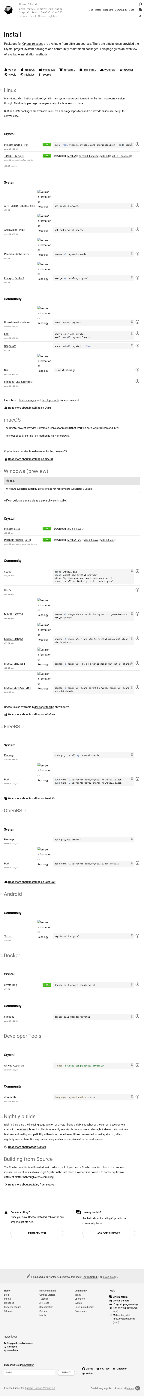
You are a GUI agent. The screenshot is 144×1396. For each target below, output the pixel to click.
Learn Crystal (37, 1233)
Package (9, 755)
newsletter (28, 1364)
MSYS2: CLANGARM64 (17, 687)
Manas (130, 1388)
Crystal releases (32, 43)
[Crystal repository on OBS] (137, 144)
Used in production (84, 1307)
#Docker (128, 69)
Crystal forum (120, 1296)
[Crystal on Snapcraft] (137, 345)
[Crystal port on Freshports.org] (137, 779)
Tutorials (44, 1298)
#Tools (12, 74)
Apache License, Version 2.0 (40, 1388)
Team (78, 1294)
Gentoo (35, 12)
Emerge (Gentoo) (14, 278)
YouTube (105, 1368)
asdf (6, 334)
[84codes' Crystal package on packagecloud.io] (137, 381)
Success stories (12, 1307)
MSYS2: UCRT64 (13, 614)
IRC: (122, 1307)
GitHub (89, 1368)
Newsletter (13, 1350)
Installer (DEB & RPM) (16, 144)
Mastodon (121, 1368)
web (135, 1307)
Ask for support (108, 1233)
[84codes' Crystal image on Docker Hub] (137, 1016)
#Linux (12, 69)
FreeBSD (45, 12)
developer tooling (44, 451)
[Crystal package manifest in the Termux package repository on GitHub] (137, 935)
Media (42, 1315)
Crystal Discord (121, 1300)
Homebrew (61, 435)
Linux (22, 8)
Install (34, 4)
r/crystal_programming (125, 1304)
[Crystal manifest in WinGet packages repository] (137, 589)
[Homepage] (8, 10)
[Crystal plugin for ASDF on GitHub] (137, 333)
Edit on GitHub (90, 1277)
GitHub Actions (13, 1065)
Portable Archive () (17, 540)
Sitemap (8, 1311)
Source (42, 16)
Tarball (32, 16)
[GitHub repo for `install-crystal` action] (137, 1065)
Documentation (47, 1290)
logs (115, 1311)
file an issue (109, 1277)
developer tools (50, 400)
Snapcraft (24, 12)
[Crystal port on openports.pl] (137, 863)
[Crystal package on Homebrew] (137, 322)
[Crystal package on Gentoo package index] (137, 277)
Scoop (58, 8)
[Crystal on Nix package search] (137, 369)
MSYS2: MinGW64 (14, 663)
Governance (81, 1311)
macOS (31, 8)
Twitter (89, 1373)
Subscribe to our (19, 1364)
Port (6, 779)
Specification (46, 1307)
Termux (23, 16)
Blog (91, 10)
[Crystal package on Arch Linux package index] (137, 253)
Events (78, 1302)
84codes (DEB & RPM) (17, 381)
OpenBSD (57, 12)
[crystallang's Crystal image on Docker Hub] (137, 984)
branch (29, 1129)
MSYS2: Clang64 (13, 639)
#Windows (49, 69)
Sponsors (108, 10)
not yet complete (61, 488)
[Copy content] (132, 144)
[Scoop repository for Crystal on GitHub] (137, 571)
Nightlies (52, 16)
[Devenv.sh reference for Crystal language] (137, 1096)
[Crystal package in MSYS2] (137, 614)
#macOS (30, 69)
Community (121, 10)
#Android (109, 69)
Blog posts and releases (20, 1343)
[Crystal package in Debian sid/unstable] (137, 205)
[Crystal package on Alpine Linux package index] (137, 229)
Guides (43, 1311)
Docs (131, 10)
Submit (66, 1372)
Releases (9, 1302)
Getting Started (47, 1294)
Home (22, 4)
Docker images (27, 400)
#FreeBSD (69, 69)
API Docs (44, 1302)
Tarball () (14, 156)
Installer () (12, 528)
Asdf (51, 8)
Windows (42, 8)
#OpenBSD (89, 69)
